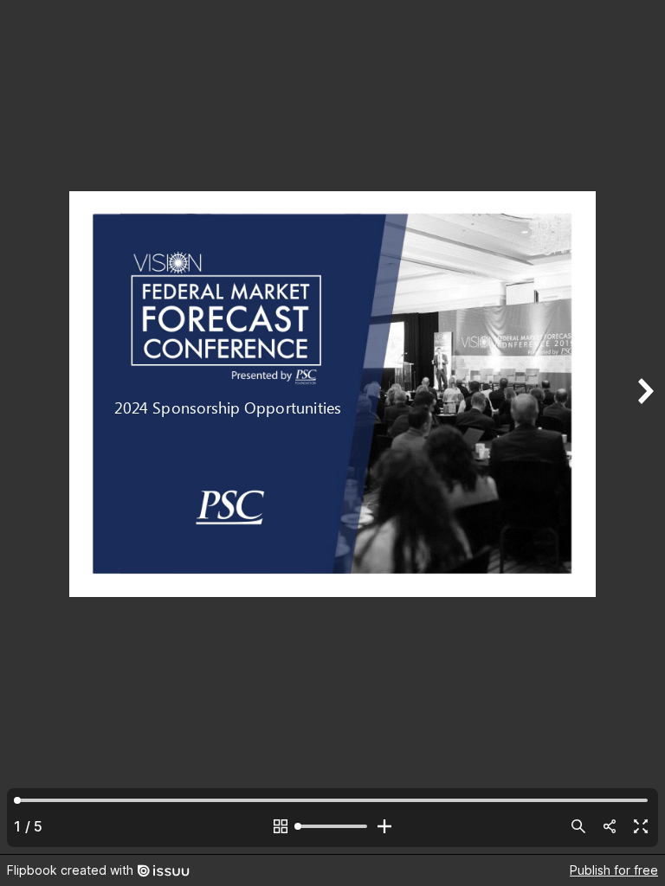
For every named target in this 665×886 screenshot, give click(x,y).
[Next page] (644, 427)
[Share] (609, 826)
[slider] (332, 826)
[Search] (578, 826)
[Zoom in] (384, 826)
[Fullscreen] (641, 826)
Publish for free (614, 870)
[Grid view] (280, 826)
